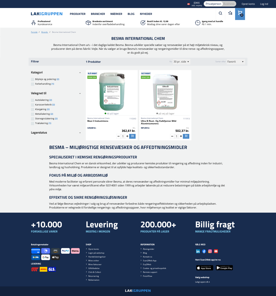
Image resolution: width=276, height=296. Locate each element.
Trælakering (43, 123)
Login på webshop (96, 253)
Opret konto (248, 4)
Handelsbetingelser (97, 256)
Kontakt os (147, 256)
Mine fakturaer (95, 264)
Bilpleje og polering (47, 79)
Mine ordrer (93, 260)
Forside (34, 32)
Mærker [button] (116, 14)
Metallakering (44, 114)
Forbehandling (44, 83)
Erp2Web (147, 264)
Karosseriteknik (45, 104)
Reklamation (93, 280)
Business (228, 4)
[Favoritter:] (230, 14)
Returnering (93, 276)
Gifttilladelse (94, 268)
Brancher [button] (98, 14)
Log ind (264, 4)
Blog (131, 14)
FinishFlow (147, 276)
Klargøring (42, 109)
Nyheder (146, 14)
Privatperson (213, 4)
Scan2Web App (149, 260)
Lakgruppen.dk (201, 281)
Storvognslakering (46, 118)
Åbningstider (148, 249)
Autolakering (43, 100)
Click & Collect (94, 272)
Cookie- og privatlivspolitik (154, 268)
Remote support (150, 272)
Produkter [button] (77, 14)
